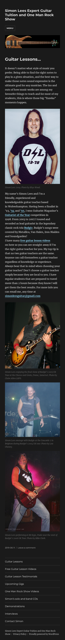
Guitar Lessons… (23, 59)
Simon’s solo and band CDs (21, 598)
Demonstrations (15, 606)
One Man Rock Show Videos (22, 591)
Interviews (11, 613)
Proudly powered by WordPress (44, 634)
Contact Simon (14, 621)
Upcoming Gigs (14, 583)
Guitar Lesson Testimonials (21, 576)
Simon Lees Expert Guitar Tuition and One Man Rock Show (29, 15)
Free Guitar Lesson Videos (20, 569)
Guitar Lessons (14, 561)
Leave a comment (27, 547)
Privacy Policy (19, 634)
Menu (10, 28)
